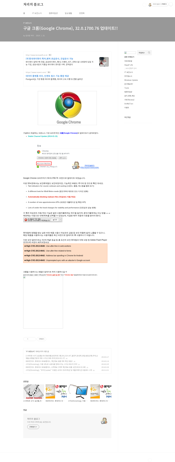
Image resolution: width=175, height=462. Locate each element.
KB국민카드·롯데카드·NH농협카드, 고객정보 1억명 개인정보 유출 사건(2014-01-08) (56, 367)
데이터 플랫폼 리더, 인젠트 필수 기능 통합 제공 (47, 75)
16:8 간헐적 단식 (131, 68)
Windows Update (131, 80)
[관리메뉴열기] (171, 4)
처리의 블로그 (33, 4)
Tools (126, 88)
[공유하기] (30, 339)
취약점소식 (128, 76)
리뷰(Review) (129, 99)
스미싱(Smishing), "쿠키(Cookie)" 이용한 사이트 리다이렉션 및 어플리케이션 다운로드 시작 (59, 370)
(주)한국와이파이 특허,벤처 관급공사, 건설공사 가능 (49, 58)
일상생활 (68, 13)
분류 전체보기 (129, 57)
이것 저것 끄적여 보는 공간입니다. (39, 422)
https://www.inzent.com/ (36, 72)
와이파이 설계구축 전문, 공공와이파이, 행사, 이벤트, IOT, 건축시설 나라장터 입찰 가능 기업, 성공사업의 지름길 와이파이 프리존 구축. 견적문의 (59, 63)
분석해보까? (128, 84)
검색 (144, 5)
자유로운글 (128, 61)
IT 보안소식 (37, 13)
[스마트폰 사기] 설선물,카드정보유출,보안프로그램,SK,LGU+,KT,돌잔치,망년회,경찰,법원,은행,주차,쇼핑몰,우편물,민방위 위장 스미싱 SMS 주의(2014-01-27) (62, 356)
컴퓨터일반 (53, 13)
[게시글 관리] (33, 339)
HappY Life (128, 65)
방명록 (82, 13)
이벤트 (126, 107)
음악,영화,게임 (129, 96)
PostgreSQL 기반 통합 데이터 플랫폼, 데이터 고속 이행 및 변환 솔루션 (54, 79)
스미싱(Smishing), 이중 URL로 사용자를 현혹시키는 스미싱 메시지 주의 (51, 364)
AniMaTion (128, 103)
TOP (150, 460)
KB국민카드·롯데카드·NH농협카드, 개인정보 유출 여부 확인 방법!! (49, 361)
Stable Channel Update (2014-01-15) (43, 136)
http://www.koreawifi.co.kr (37, 55)
